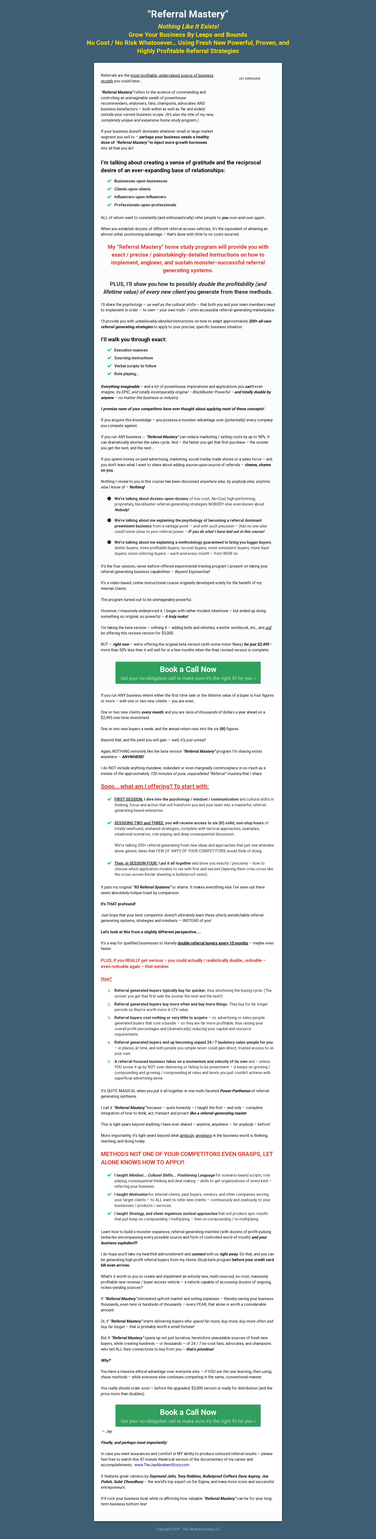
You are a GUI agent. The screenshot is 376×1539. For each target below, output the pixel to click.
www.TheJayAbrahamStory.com (161, 1464)
